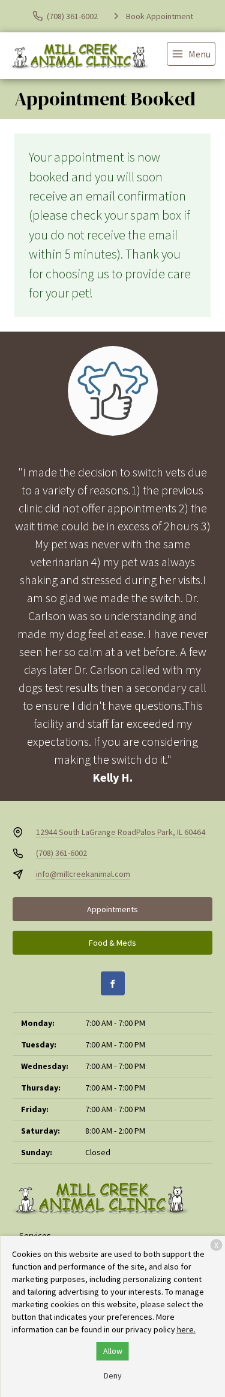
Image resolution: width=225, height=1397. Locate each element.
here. (186, 1329)
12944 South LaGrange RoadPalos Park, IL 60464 (120, 832)
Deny (113, 1375)
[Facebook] (113, 983)
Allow (112, 1351)
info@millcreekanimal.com (83, 873)
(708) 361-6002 (61, 853)
